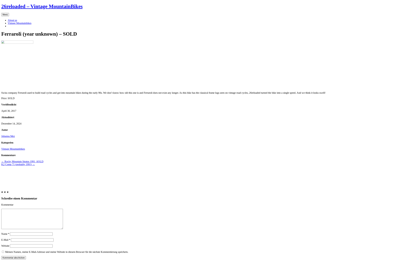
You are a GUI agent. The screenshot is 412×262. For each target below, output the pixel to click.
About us (12, 20)
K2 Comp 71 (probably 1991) (18, 164)
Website (5, 245)
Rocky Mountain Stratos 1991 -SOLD (22, 161)
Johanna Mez (8, 136)
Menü (5, 14)
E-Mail (5, 239)
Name (5, 233)
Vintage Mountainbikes (19, 23)
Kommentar (7, 204)
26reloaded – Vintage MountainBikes (42, 6)
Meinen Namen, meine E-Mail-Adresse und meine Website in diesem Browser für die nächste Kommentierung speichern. (66, 252)
